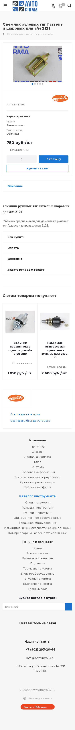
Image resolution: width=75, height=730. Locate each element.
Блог (37, 462)
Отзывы (37, 451)
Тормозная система (37, 568)
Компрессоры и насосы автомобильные (37, 533)
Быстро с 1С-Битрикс (35, 707)
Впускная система (37, 578)
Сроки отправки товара (37, 482)
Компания (37, 440)
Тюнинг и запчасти (37, 542)
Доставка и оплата (37, 456)
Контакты (37, 467)
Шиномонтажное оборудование (37, 517)
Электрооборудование (37, 573)
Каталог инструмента (37, 496)
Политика (38, 446)
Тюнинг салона (38, 553)
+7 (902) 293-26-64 (40, 649)
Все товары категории (25, 414)
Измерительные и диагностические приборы (37, 528)
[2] (12, 98)
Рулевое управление (37, 558)
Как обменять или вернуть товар (37, 477)
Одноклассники (45, 631)
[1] (8, 98)
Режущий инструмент (37, 507)
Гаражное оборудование (37, 523)
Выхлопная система (37, 583)
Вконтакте (27, 631)
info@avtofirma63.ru (40, 658)
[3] (15, 98)
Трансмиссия (37, 589)
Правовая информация (37, 472)
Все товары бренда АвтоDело (30, 420)
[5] (22, 98)
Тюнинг (37, 548)
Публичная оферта (37, 487)
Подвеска (37, 563)
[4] (19, 98)
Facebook (36, 631)
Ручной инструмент (37, 512)
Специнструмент (37, 502)
